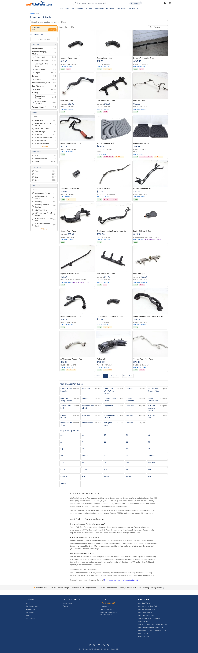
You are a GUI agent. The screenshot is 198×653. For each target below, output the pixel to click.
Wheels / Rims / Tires (40, 107)
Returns (66, 606)
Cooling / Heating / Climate (42, 65)
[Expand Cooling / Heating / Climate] (33, 65)
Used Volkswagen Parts (146, 609)
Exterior (38, 79)
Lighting (35, 93)
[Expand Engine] (33, 73)
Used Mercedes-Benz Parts (148, 606)
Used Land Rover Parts (146, 615)
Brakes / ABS (40, 57)
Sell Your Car (133, 8)
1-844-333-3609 (107, 603)
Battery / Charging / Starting (39, 53)
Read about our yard (112, 580)
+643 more (44, 229)
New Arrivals (121, 8)
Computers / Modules (40, 60)
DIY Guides (30, 612)
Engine (37, 73)
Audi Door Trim (143, 621)
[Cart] (170, 3)
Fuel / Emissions (38, 86)
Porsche (89, 8)
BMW (67, 8)
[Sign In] (165, 3)
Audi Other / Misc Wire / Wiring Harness (152, 624)
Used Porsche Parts (145, 612)
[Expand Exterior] (33, 79)
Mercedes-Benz (77, 8)
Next (131, 376)
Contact (28, 615)
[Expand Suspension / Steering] (33, 97)
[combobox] (103, 3)
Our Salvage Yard (32, 606)
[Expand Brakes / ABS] (33, 57)
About (28, 603)
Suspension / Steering (40, 97)
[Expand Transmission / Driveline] (33, 103)
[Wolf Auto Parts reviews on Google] (108, 645)
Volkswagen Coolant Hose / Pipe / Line (152, 630)
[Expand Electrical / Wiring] (33, 69)
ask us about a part (130, 580)
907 (124, 376)
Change (52, 30)
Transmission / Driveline (40, 102)
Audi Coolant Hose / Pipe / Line (149, 618)
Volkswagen (99, 8)
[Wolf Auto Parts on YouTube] (99, 645)
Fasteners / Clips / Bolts (41, 83)
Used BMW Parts (144, 603)
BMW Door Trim (143, 633)
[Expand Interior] (33, 89)
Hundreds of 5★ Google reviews (84, 588)
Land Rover (110, 8)
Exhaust (35, 76)
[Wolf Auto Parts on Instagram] (94, 645)
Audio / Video (37, 48)
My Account (67, 603)
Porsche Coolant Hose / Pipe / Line (150, 627)
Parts (32, 14)
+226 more (44, 146)
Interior (37, 89)
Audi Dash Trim (143, 636)
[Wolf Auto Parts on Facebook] (90, 645)
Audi (61, 8)
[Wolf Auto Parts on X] (104, 645)
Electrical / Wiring (41, 69)
